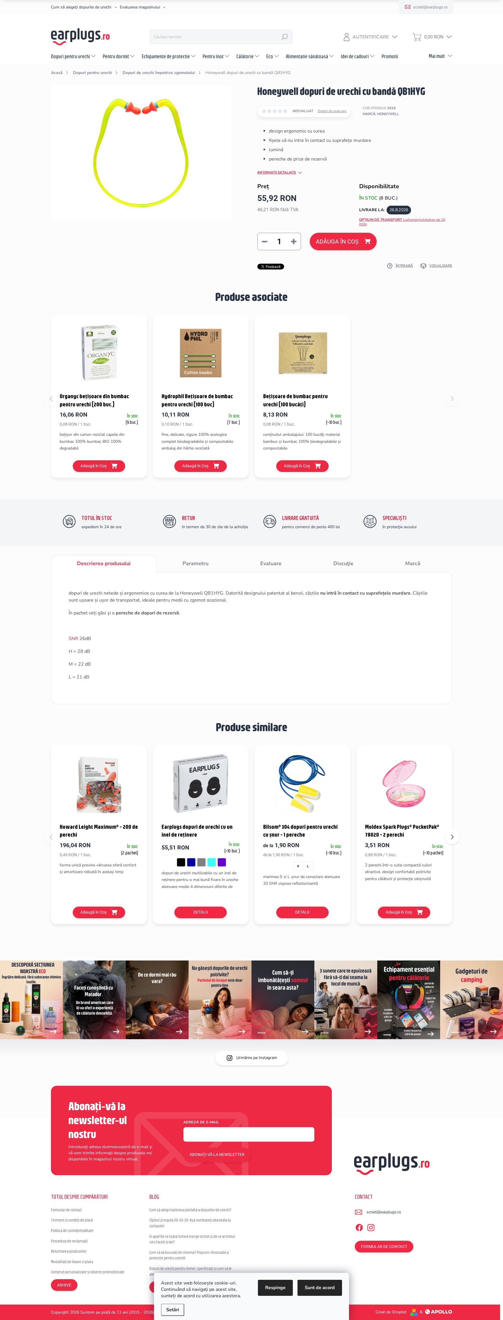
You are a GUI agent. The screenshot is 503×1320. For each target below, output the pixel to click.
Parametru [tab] (195, 563)
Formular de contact (66, 1210)
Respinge (275, 1287)
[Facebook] (359, 1226)
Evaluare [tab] (270, 563)
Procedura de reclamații (69, 1241)
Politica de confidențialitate (72, 1230)
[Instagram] (370, 1226)
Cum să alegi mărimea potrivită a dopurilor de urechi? (190, 1210)
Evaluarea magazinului (140, 7)
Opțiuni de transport (402, 222)
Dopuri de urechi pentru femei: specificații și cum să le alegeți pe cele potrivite (190, 1271)
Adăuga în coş (337, 241)
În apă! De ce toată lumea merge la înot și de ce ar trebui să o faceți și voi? (192, 1239)
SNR (73, 638)
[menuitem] (74, 56)
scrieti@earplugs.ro (383, 1212)
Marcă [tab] (412, 563)
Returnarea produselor (68, 1251)
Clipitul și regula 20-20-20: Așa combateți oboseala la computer (190, 1223)
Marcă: (381, 114)
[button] (452, 837)
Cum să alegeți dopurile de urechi (81, 7)
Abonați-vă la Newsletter (217, 1154)
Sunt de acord (320, 1287)
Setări (172, 1310)
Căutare (284, 36)
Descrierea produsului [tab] (104, 563)
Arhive (64, 1285)
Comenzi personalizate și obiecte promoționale (87, 1272)
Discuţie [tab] (343, 563)
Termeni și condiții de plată (72, 1220)
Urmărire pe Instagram (256, 1057)
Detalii (201, 912)
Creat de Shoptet (391, 1312)
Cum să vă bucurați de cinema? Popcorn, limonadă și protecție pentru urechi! (189, 1255)
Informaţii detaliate (276, 172)
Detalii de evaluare (332, 111)
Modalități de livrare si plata (72, 1261)
